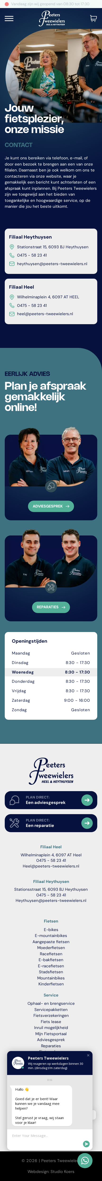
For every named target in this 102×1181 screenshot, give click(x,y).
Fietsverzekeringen (51, 1015)
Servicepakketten (51, 1009)
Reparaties (51, 1045)
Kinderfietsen (51, 984)
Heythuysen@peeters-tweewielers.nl (51, 900)
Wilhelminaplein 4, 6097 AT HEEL (48, 297)
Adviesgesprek (51, 1039)
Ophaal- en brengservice (51, 1003)
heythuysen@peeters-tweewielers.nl (52, 263)
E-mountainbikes (51, 935)
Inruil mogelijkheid (51, 1027)
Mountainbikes (51, 978)
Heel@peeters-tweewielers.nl (51, 866)
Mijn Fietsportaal (51, 1033)
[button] (88, 1055)
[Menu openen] (9, 18)
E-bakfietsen (51, 959)
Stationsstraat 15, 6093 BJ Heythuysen (51, 889)
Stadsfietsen (51, 971)
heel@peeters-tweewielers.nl (45, 313)
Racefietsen (51, 953)
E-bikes (51, 929)
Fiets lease (51, 1021)
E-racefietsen (51, 966)
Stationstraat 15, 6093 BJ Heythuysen (52, 246)
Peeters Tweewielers (60, 1160)
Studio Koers (62, 1171)
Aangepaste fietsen (51, 941)
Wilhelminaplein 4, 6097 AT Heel (51, 855)
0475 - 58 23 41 (32, 305)
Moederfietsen (51, 947)
